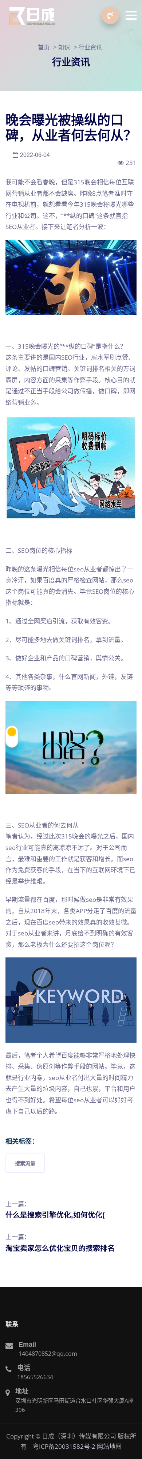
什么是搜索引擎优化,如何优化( (55, 1215)
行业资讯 (90, 47)
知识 (64, 47)
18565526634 (35, 1377)
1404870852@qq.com (48, 1354)
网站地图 (109, 1446)
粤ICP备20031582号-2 (64, 1446)
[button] (131, 15)
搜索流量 (25, 1163)
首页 (44, 47)
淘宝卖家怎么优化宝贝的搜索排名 (60, 1248)
